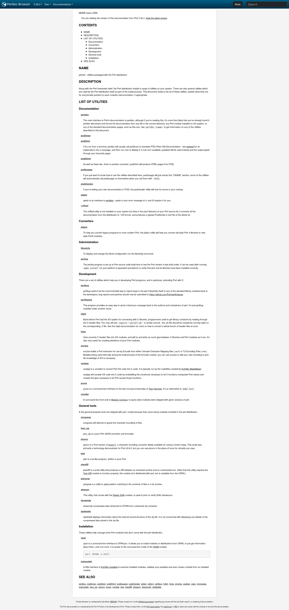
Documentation (96, 41)
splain (84, 194)
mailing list (167, 606)
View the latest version (156, 18)
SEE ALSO (89, 61)
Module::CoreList (119, 399)
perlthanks (86, 299)
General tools (95, 54)
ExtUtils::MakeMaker (191, 368)
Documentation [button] (62, 4)
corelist (85, 394)
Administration (95, 48)
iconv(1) (112, 444)
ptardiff (84, 464)
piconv (84, 439)
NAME (87, 31)
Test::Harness (155, 388)
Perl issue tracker (153, 606)
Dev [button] (47, 4)
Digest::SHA (119, 495)
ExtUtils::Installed (109, 566)
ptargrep (85, 478)
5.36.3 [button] (37, 4)
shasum (85, 489)
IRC (175, 606)
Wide (238, 4)
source (89, 12)
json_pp (85, 428)
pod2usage (86, 169)
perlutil (82, 12)
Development (95, 51)
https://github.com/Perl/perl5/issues (166, 294)
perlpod (190, 146)
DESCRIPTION (91, 35)
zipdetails (86, 511)
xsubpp (85, 363)
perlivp (84, 258)
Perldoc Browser (18, 4)
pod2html (86, 158)
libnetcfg (85, 248)
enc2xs (84, 345)
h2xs (83, 331)
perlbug (85, 285)
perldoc (85, 114)
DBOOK (113, 601)
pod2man (86, 135)
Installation (94, 57)
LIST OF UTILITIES (93, 38)
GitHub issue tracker (146, 601)
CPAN (94, 12)
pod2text (85, 140)
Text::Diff (87, 473)
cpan (83, 537)
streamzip (86, 500)
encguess (86, 417)
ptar (83, 453)
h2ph (83, 313)
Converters (94, 44)
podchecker (87, 183)
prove (84, 383)
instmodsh (86, 561)
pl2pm (84, 227)
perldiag (109, 200)
